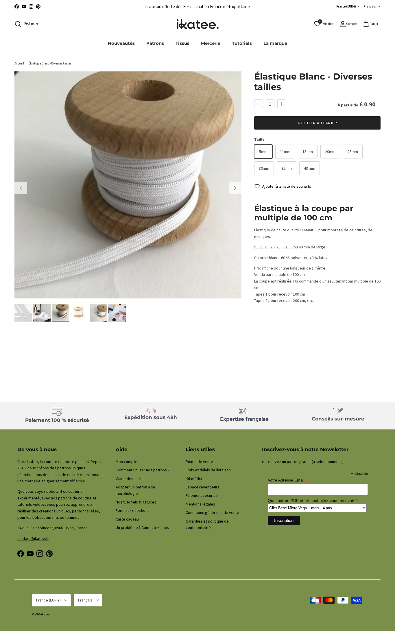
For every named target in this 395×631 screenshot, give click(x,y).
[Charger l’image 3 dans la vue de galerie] (127, 184)
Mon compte (126, 461)
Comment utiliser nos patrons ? (142, 470)
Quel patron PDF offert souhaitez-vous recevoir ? (313, 500)
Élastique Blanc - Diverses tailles (49, 63)
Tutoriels (242, 43)
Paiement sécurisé (202, 495)
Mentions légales (200, 504)
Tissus (182, 43)
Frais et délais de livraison (208, 470)
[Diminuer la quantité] (258, 103)
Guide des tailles (130, 478)
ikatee (45, 614)
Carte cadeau (127, 519)
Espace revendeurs (202, 487)
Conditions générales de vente (212, 512)
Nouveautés (121, 43)
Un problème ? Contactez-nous (142, 527)
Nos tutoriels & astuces (136, 502)
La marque (275, 43)
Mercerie (210, 43)
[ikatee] (198, 24)
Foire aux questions (132, 510)
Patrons (155, 43)
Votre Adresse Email (288, 480)
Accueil (19, 63)
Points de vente (199, 461)
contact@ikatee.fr (33, 538)
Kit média (194, 478)
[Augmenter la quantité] (281, 103)
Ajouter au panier (317, 123)
